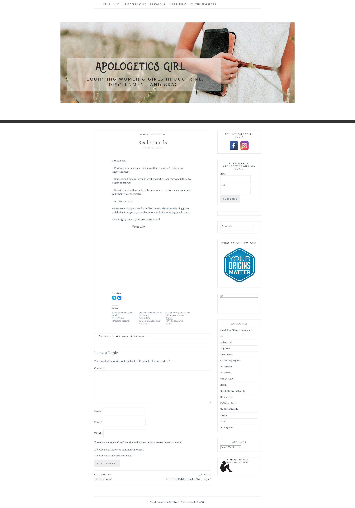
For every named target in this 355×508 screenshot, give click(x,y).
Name (98, 411)
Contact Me (157, 4)
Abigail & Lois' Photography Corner (236, 330)
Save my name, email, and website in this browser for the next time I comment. (139, 442)
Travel (223, 421)
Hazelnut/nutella (167, 208)
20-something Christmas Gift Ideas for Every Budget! (178, 315)
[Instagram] (244, 145)
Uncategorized (227, 427)
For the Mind (226, 367)
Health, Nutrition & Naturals (232, 391)
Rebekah (123, 336)
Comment (99, 368)
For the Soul (152, 134)
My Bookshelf (177, 4)
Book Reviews (226, 354)
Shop (116, 4)
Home (106, 4)
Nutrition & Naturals (229, 409)
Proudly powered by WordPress (164, 502)
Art (221, 336)
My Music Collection (203, 4)
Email (98, 422)
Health (223, 385)
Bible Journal (226, 342)
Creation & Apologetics (230, 360)
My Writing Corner (228, 403)
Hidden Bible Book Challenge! (188, 477)
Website (98, 433)
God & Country (226, 379)
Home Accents (227, 397)
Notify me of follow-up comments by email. (120, 449)
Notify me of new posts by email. (114, 455)
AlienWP (200, 502)
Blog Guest (225, 348)
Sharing (223, 415)
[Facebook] (233, 145)
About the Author (135, 4)
